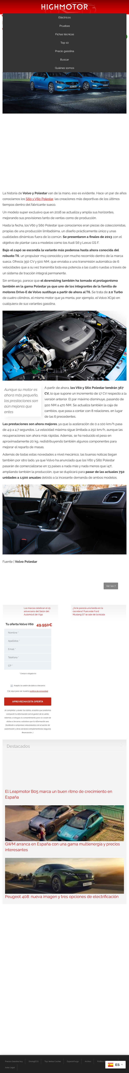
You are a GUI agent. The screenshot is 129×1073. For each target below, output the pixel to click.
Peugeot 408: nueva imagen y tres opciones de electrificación (62, 896)
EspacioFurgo (73, 1061)
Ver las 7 (111, 586)
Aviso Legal (10, 1067)
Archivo (88, 1061)
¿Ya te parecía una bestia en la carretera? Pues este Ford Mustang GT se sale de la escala (89, 611)
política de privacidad (39, 691)
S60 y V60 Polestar (39, 199)
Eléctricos (64, 17)
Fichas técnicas (64, 34)
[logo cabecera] (64, 6)
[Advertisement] (64, 141)
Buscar (64, 59)
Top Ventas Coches (53, 1061)
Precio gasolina (64, 51)
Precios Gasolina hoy (14, 1061)
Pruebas (64, 25)
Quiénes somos (64, 68)
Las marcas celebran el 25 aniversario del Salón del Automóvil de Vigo (37, 611)
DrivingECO (33, 1061)
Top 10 (64, 42)
